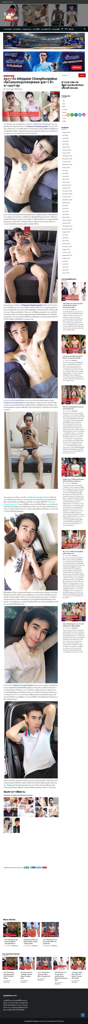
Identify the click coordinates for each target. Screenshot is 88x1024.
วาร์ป (12, 76)
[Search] (85, 29)
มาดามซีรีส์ (36, 29)
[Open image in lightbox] (11, 802)
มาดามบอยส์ (7, 29)
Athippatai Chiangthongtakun (21, 795)
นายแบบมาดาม (26, 29)
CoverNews (50, 1021)
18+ (62, 29)
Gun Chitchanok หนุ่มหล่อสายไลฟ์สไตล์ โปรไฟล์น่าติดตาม (11, 941)
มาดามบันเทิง (17, 29)
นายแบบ (7, 935)
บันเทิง (64, 112)
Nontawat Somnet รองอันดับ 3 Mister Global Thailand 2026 (31, 941)
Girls (66, 29)
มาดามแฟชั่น (56, 29)
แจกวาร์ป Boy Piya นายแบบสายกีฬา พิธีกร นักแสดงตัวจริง (50, 941)
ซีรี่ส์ (63, 106)
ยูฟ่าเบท (71, 29)
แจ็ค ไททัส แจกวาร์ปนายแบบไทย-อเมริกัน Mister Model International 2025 (61, 976)
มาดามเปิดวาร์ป (45, 29)
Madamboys (18, 89)
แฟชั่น (64, 121)
